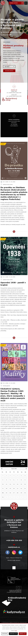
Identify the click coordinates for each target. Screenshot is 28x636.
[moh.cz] (3, 3)
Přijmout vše (23, 633)
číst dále (7, 66)
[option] (14, 88)
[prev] (2, 468)
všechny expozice (9, 70)
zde (16, 630)
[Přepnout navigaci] (25, 3)
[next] (26, 468)
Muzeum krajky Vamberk (14, 560)
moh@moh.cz (14, 547)
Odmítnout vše (13, 633)
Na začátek (13, 567)
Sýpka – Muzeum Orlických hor (14, 557)
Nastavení (4, 633)
